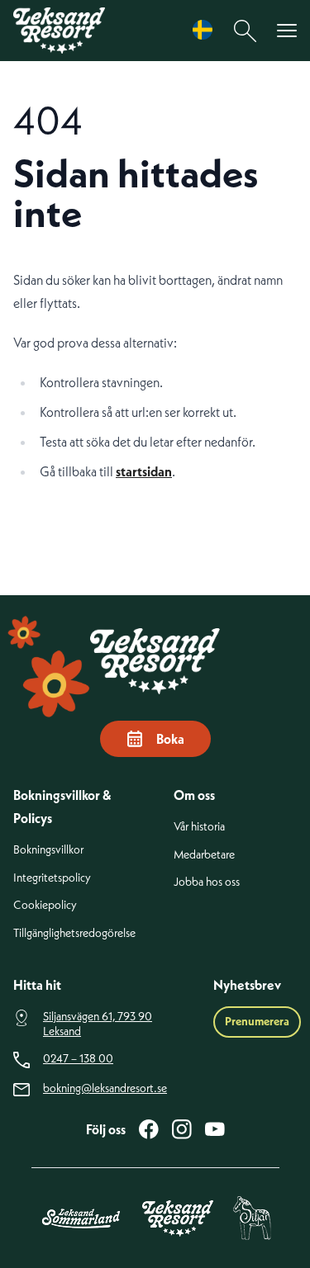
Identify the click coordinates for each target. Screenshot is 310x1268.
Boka (170, 739)
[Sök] (245, 31)
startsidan (144, 471)
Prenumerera (257, 1021)
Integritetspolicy (52, 878)
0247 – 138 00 (78, 1059)
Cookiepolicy (45, 905)
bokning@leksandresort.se (105, 1088)
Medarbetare (204, 855)
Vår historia (199, 827)
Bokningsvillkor (48, 850)
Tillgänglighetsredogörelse (74, 933)
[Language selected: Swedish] (207, 30)
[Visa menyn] (287, 31)
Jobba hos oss (207, 882)
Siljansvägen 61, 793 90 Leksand (97, 1024)
